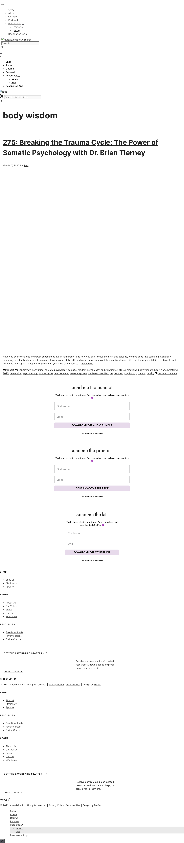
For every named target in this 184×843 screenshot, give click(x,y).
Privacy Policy (56, 684)
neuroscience (61, 373)
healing (151, 373)
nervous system (78, 373)
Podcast (9, 369)
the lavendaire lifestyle (100, 373)
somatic (72, 369)
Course (14, 817)
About (13, 814)
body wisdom (145, 369)
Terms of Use (73, 684)
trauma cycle (46, 373)
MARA (97, 684)
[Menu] (1, 53)
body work (160, 369)
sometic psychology (56, 369)
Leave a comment (167, 373)
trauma (141, 373)
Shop (13, 811)
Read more (87, 363)
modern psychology (88, 369)
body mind (38, 369)
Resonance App (18, 835)
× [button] (1, 56)
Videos (19, 828)
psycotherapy (29, 373)
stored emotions (128, 369)
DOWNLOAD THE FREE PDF (92, 488)
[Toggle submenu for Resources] (18, 76)
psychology (130, 373)
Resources (16, 824)
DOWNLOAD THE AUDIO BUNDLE (92, 425)
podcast (118, 373)
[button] (2, 47)
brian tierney (24, 369)
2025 (6, 373)
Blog (18, 832)
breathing (172, 369)
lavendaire (15, 373)
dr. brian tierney (109, 369)
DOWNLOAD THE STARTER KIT (92, 552)
